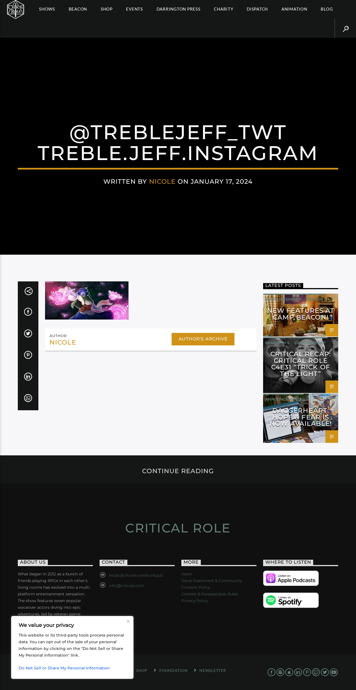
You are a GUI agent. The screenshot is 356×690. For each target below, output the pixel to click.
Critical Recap (310, 342)
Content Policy (195, 587)
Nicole (162, 181)
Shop (107, 8)
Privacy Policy (194, 600)
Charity (223, 8)
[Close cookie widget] (128, 621)
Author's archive (203, 339)
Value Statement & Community (211, 580)
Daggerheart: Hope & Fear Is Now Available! (301, 417)
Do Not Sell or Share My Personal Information (64, 668)
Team (186, 573)
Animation (294, 8)
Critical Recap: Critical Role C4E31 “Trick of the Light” (300, 364)
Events (134, 8)
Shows (47, 8)
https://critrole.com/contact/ (136, 575)
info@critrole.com (126, 585)
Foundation (173, 670)
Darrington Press (179, 8)
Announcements (283, 299)
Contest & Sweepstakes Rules (209, 593)
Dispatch (257, 8)
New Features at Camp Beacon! (301, 314)
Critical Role (178, 528)
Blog (327, 8)
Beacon (78, 8)
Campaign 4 (277, 342)
